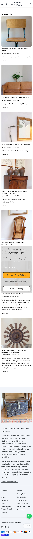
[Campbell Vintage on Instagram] (2, 527)
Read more (5, 61)
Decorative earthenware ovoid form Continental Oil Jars (14, 192)
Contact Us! (21, 510)
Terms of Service (22, 503)
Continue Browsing (16, 289)
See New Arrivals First (16, 275)
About (3, 497)
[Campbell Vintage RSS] (11, 14)
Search (19, 491)
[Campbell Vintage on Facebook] (5, 527)
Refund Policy (21, 497)
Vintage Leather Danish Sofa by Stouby (15, 97)
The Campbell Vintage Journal (6, 508)
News (3, 503)
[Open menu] (2, 4)
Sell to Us (4, 500)
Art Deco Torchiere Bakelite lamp (13, 294)
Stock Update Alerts (23, 507)
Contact (4, 512)
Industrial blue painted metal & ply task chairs (15, 49)
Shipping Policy (22, 500)
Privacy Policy (21, 494)
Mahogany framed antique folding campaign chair (13, 243)
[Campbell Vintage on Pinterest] (9, 527)
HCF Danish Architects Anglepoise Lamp (15, 144)
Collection (4, 491)
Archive (4, 494)
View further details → (9, 482)
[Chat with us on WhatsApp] (29, 516)
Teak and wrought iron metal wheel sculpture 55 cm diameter (13, 351)
